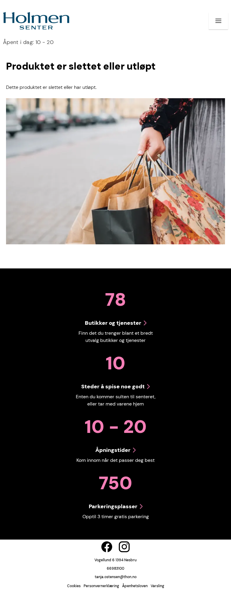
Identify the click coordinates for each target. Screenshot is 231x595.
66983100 (115, 568)
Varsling (157, 586)
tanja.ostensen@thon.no (116, 577)
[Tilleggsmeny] (218, 20)
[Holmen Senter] (36, 21)
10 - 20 (28, 42)
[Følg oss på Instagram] (124, 547)
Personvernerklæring (101, 586)
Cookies (74, 586)
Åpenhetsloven (135, 586)
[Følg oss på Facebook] (107, 547)
